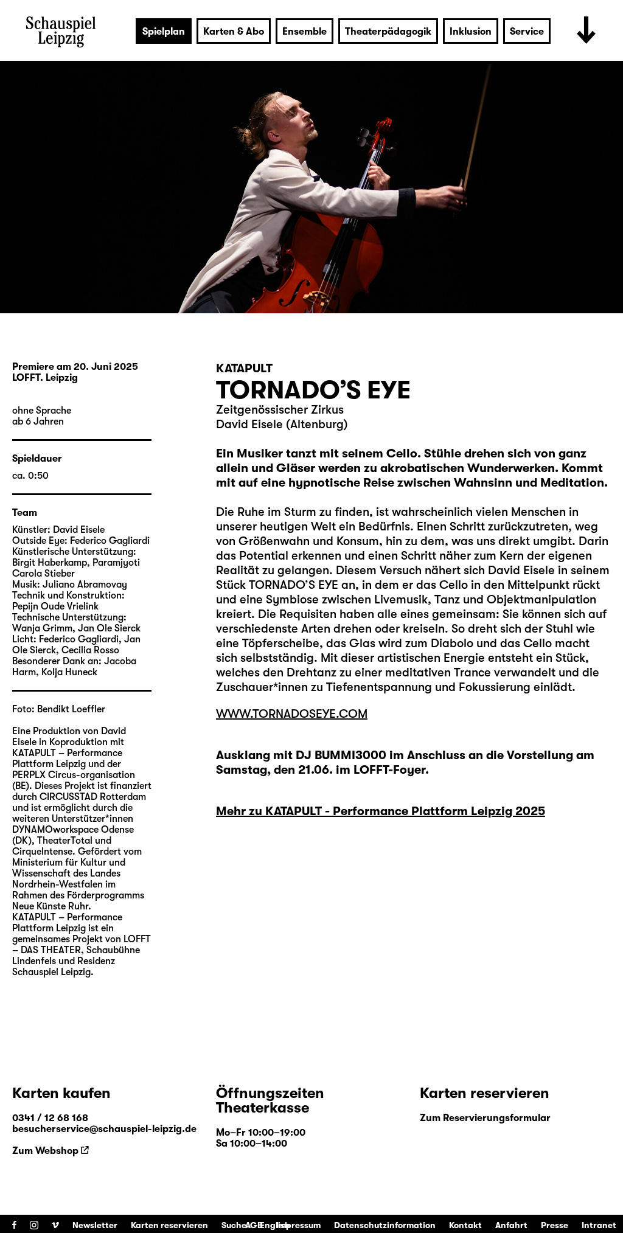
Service (527, 31)
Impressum (298, 1225)
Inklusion (471, 31)
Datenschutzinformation (385, 1225)
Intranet (599, 1225)
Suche (233, 1225)
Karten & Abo (233, 31)
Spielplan (163, 31)
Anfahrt (511, 1225)
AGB (254, 1225)
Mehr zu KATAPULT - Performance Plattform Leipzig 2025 (380, 811)
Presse (554, 1225)
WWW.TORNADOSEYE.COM (291, 714)
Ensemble (304, 31)
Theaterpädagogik (388, 31)
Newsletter (94, 1225)
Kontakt (465, 1225)
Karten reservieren (169, 1225)
